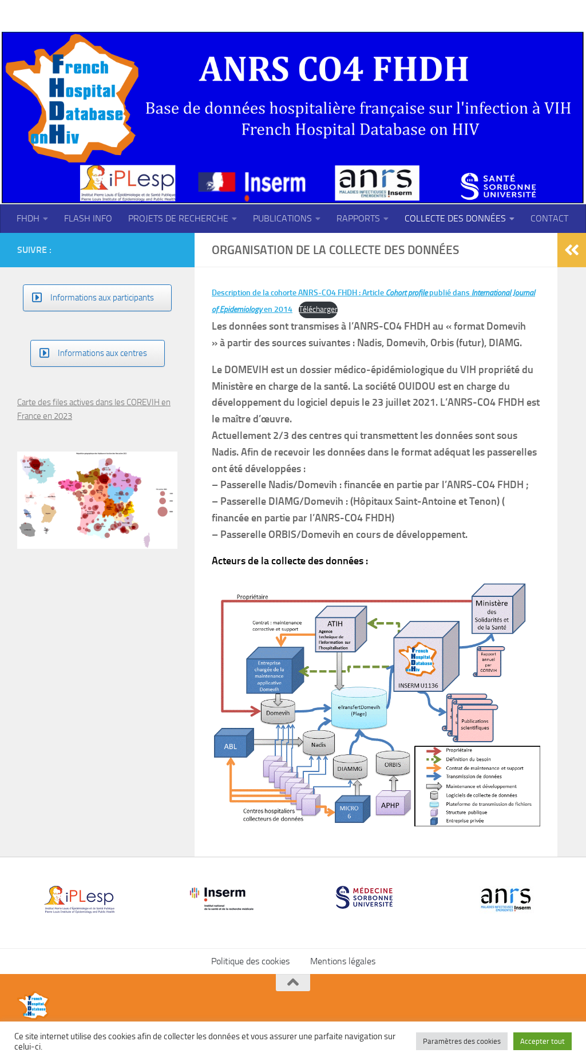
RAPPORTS (358, 218)
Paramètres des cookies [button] (462, 1041)
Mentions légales (342, 961)
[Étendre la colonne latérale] (571, 250)
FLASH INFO (88, 218)
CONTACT (549, 218)
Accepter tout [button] (542, 1041)
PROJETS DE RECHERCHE (178, 218)
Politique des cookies (250, 961)
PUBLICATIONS (282, 218)
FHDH (28, 218)
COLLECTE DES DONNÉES (455, 218)
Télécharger (318, 309)
